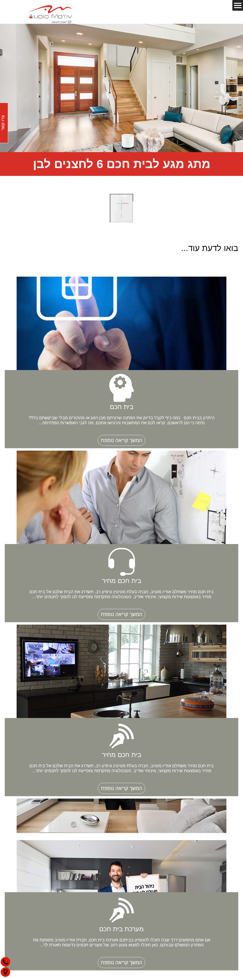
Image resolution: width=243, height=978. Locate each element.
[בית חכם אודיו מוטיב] (50, 14)
